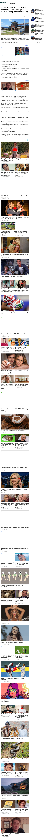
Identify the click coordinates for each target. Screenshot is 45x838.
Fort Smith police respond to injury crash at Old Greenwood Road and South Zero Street (39, 26)
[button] (43, 2)
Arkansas (37, 9)
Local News (37, 24)
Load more (37, 42)
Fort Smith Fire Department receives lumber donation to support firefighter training (39, 39)
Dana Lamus (4, 13)
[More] (24, 17)
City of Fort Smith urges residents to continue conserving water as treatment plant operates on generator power (39, 32)
